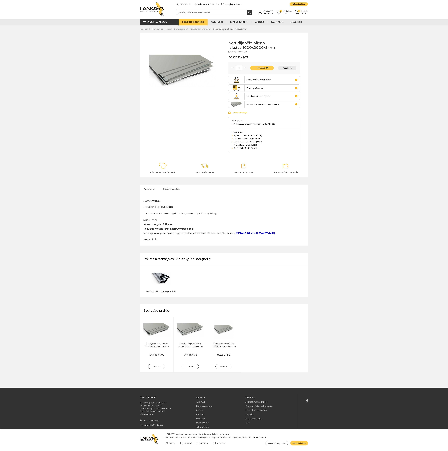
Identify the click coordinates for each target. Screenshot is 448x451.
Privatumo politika (254, 419)
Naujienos (296, 22)
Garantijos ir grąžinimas (256, 410)
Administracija (202, 427)
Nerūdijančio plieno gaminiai (177, 29)
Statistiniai (204, 443)
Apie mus (200, 402)
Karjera (199, 410)
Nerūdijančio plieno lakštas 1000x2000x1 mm (230, 29)
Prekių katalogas (157, 22)
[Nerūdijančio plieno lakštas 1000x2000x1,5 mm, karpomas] (190, 329)
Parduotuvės (202, 423)
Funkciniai (188, 443)
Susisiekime (300, 4)
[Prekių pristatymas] (236, 88)
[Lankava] (152, 9)
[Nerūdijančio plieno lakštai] (236, 104)
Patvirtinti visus (299, 443)
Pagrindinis (144, 29)
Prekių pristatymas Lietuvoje (258, 406)
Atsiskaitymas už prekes (256, 402)
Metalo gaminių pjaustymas (258, 96)
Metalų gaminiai (157, 29)
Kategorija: (263, 104)
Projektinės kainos (193, 22)
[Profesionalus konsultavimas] (236, 79)
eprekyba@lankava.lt (233, 4)
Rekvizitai (200, 419)
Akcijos (259, 22)
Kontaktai (200, 414)
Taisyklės (249, 414)
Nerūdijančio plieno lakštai (200, 29)
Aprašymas (149, 189)
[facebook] (307, 400)
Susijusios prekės (171, 189)
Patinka (286, 68)
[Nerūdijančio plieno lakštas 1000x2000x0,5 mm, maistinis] (157, 329)
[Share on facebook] (152, 239)
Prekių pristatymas (255, 88)
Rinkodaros (221, 443)
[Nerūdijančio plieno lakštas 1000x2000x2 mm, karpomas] (224, 329)
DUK (247, 423)
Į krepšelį (261, 68)
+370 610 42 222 (185, 4)
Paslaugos (217, 22)
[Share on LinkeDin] (156, 239)
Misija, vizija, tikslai (204, 406)
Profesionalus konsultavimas (259, 80)
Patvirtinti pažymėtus (277, 443)
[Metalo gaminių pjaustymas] (236, 96)
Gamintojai (277, 22)
